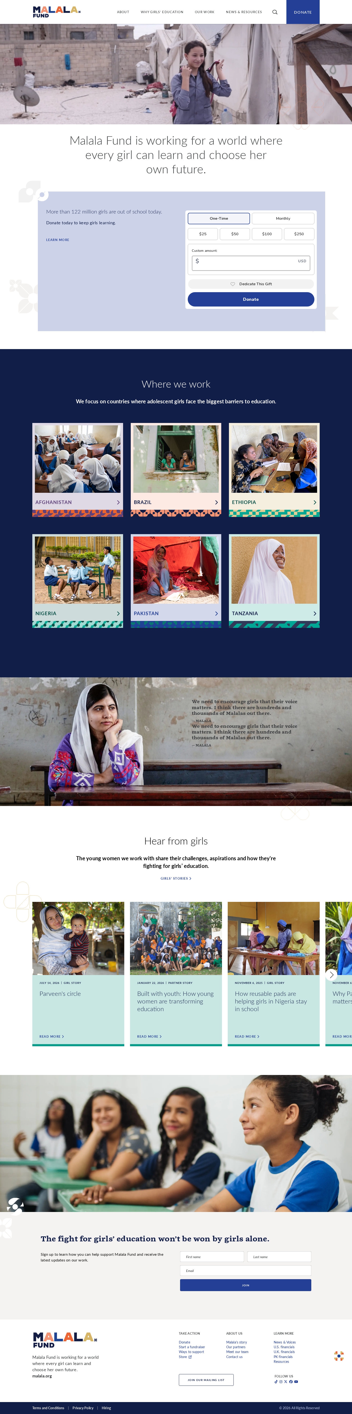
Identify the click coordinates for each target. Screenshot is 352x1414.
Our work (205, 12)
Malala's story (236, 1342)
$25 (202, 234)
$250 (299, 234)
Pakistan (146, 613)
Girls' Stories (174, 878)
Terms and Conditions (48, 1408)
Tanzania (245, 613)
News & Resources (244, 12)
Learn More (57, 239)
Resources (281, 1361)
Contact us (234, 1356)
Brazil (143, 502)
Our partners (235, 1347)
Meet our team (237, 1351)
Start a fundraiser (192, 1347)
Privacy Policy (83, 1408)
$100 (267, 234)
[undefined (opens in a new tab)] (276, 1381)
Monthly (283, 218)
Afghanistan (53, 502)
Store (183, 1356)
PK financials (283, 1356)
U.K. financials (284, 1351)
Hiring (106, 1408)
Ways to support (191, 1351)
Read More (50, 1036)
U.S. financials (284, 1347)
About (123, 12)
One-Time (219, 218)
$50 (234, 234)
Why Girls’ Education (162, 12)
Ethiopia (244, 502)
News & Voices (285, 1342)
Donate (303, 12)
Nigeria (46, 613)
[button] (275, 12)
